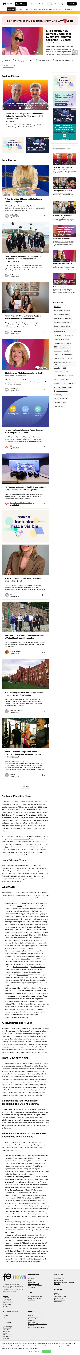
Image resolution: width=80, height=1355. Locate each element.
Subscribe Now (68, 9)
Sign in (63, 4)
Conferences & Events (34, 1317)
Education (7, 60)
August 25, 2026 (14, 505)
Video (4, 1317)
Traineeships (63, 398)
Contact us (6, 1297)
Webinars (31, 1326)
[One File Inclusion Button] (13, 145)
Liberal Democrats (66, 355)
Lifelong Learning (59, 358)
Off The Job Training (60, 375)
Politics (56, 379)
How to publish (7, 1326)
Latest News (11, 9)
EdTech (17, 60)
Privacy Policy (7, 1304)
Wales (64, 402)
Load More (25, 787)
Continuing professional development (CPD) (61, 331)
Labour (56, 355)
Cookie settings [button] (34, 1352)
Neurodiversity (58, 372)
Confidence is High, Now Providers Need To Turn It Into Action (59, 33)
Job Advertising (58, 1298)
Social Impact (8, 66)
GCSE (55, 347)
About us (5, 1296)
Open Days (31, 1322)
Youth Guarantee (30, 844)
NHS (67, 372)
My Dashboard (7, 1331)
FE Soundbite (26, 1243)
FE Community (7, 1299)
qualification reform (31, 1015)
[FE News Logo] (7, 4)
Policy (71, 375)
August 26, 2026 (14, 217)
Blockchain (68, 318)
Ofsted (10, 946)
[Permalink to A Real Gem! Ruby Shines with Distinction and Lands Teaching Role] (25, 180)
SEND (63, 383)
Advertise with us (8, 1303)
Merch (60, 9)
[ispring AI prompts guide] (37, 145)
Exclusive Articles (59, 1279)
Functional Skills (58, 343)
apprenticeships (10, 1193)
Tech (55, 398)
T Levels (16, 930)
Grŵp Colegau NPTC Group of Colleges (22, 503)
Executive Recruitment (34, 1298)
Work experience (59, 406)
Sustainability (58, 395)
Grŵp (11, 274)
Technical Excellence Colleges (36, 932)
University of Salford (16, 710)
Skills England (25, 959)
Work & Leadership (44, 60)
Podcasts (5, 1315)
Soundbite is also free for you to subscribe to (25, 1262)
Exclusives (19, 9)
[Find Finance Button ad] (64, 99)
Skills (20, 906)
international (57, 351)
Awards (30, 1315)
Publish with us (7, 1301)
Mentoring (57, 368)
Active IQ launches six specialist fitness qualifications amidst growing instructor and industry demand (23, 754)
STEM (70, 387)
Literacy (69, 358)
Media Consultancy (59, 1300)
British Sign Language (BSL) (62, 322)
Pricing (56, 1293)
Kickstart (66, 351)
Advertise (45, 9)
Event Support (58, 1301)
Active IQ (12, 774)
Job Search (31, 1300)
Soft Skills (57, 387)
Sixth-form (71, 383)
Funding (68, 343)
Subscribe (72, 4)
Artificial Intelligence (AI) (61, 314)
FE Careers (11, 1232)
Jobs (50, 9)
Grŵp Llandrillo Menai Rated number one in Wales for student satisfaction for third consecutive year (38, 4)
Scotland (56, 383)
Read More (33, 1348)
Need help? (6, 1338)
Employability (29, 60)
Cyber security (68, 335)
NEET (6, 847)
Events (55, 9)
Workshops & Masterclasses (36, 1327)
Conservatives (65, 326)
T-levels (67, 395)
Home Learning (64, 347)
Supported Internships (61, 391)
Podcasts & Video (36, 9)
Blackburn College (15, 651)
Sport (64, 387)
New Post (5, 1329)
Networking (31, 1320)
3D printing (57, 307)
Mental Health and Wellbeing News (63, 363)
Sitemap (5, 1306)
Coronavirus (57, 335)
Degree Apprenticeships (61, 339)
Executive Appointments (35, 1296)
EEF (11, 446)
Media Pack (57, 1295)
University (57, 402)
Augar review (58, 318)
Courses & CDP (32, 1319)
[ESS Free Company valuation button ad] (64, 132)
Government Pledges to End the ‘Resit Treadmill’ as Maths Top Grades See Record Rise (24, 116)
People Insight (14, 389)
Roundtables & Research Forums (37, 1324)
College (56, 326)
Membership (6, 1336)
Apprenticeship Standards (62, 311)
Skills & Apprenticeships (62, 60)
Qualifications (65, 379)
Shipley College (14, 215)
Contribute (26, 9)
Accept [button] (46, 1352)
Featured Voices (58, 1280)
